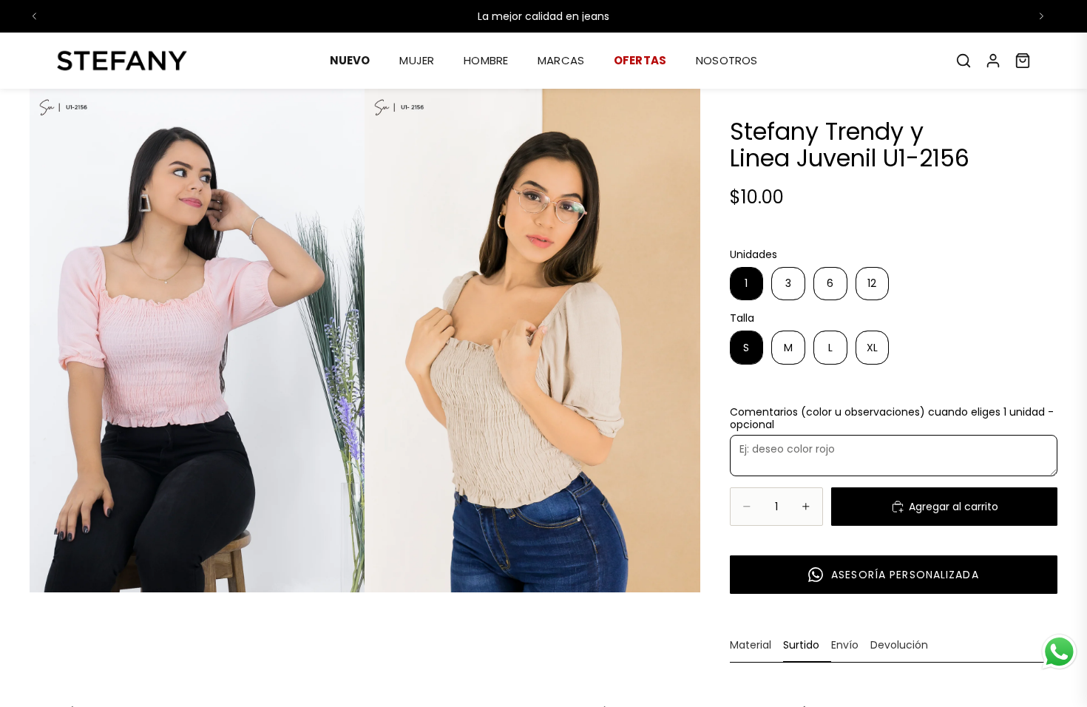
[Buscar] (963, 61)
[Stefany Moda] (122, 60)
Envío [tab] (845, 644)
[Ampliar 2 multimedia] (532, 340)
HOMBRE (486, 60)
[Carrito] (1023, 61)
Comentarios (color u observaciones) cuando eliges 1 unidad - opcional (892, 418)
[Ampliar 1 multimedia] (197, 340)
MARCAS (561, 60)
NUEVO (350, 60)
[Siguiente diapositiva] (1041, 16)
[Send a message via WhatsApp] (1059, 652)
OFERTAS (640, 60)
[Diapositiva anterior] (34, 16)
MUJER (416, 60)
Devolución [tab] (899, 644)
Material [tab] (750, 644)
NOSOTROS (726, 60)
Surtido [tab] (801, 644)
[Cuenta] (993, 61)
